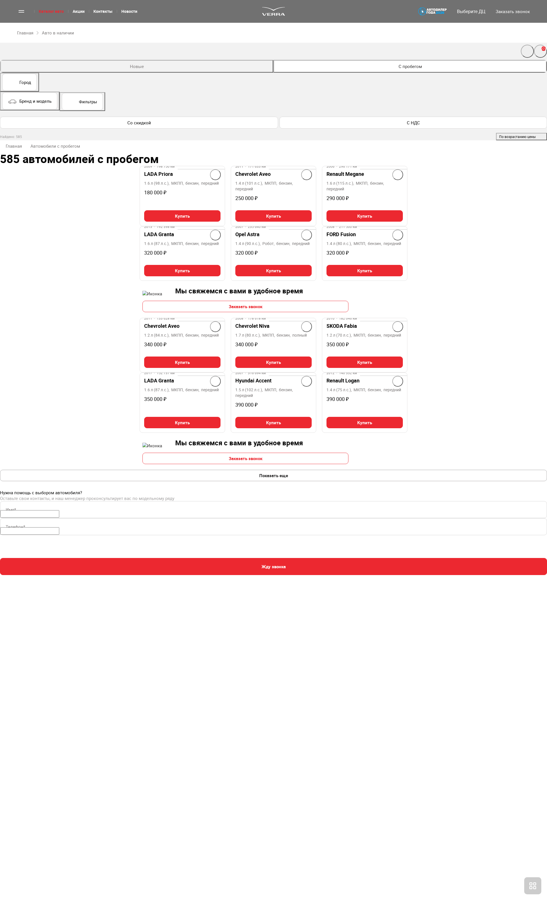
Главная (14, 146)
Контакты (103, 11)
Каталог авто (51, 11)
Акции (79, 11)
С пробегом (410, 66)
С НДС (413, 122)
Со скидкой (139, 122)
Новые (137, 66)
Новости (129, 11)
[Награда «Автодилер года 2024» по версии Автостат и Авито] (432, 11)
